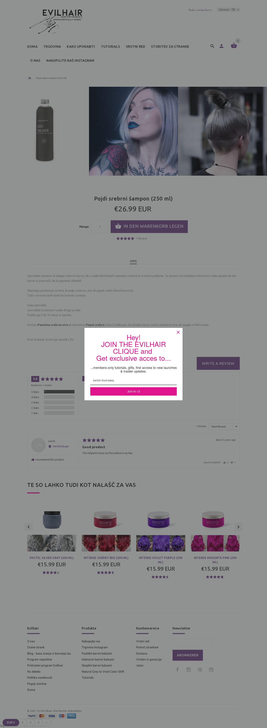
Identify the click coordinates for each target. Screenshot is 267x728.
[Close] (178, 332)
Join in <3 (133, 391)
